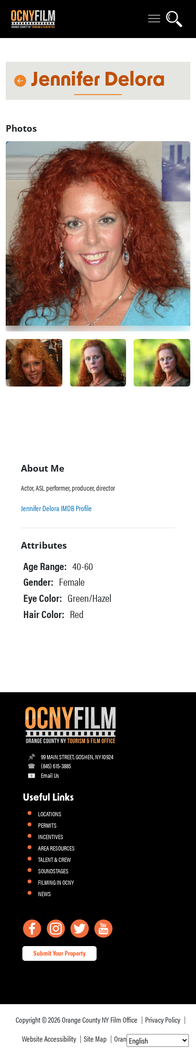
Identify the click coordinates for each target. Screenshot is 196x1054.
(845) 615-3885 (56, 765)
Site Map (95, 1038)
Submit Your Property (59, 952)
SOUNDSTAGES (53, 870)
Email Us (50, 775)
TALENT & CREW (54, 859)
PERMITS (47, 825)
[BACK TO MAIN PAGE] (19, 80)
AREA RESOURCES (56, 847)
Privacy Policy (162, 1019)
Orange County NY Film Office (99, 1019)
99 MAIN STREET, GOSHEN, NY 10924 (77, 756)
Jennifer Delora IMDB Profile (56, 508)
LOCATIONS (49, 813)
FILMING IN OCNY (56, 882)
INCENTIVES (50, 836)
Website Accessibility (49, 1038)
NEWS (44, 893)
